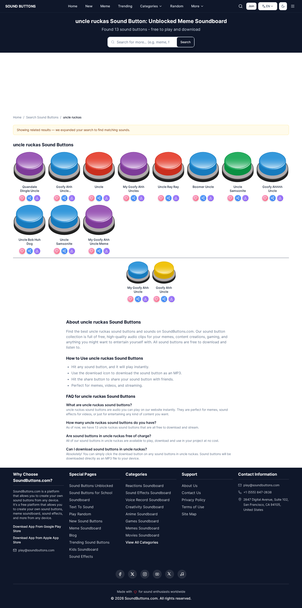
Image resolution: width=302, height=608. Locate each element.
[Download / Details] (37, 198)
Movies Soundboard (142, 535)
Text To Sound (81, 507)
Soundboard (79, 500)
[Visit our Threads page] (169, 574)
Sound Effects (81, 556)
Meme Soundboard (85, 528)
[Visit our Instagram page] (144, 574)
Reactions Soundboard (145, 485)
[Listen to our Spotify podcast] (182, 574)
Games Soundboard (142, 521)
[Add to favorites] (22, 198)
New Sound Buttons (85, 521)
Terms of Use (193, 507)
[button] (29, 167)
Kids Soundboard (83, 549)
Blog (73, 535)
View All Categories (142, 542)
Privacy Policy (193, 500)
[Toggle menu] (293, 6)
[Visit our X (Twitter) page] (132, 574)
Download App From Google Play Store (37, 529)
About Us (189, 485)
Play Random (80, 514)
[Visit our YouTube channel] (157, 574)
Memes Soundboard (142, 528)
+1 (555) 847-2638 (257, 492)
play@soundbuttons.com (36, 550)
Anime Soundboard (142, 514)
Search (185, 42)
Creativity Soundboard (145, 507)
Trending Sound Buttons (89, 542)
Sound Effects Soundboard (148, 492)
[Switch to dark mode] (283, 6)
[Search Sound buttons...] (241, 6)
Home (17, 117)
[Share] (30, 198)
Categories (149, 6)
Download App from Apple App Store (36, 540)
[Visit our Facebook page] (120, 574)
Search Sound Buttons (42, 117)
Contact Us (191, 492)
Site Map (189, 514)
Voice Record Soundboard (148, 500)
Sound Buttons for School (90, 492)
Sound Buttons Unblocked (91, 485)
